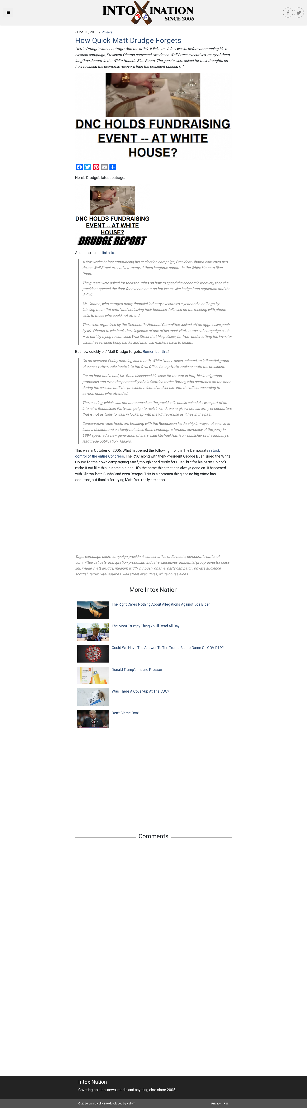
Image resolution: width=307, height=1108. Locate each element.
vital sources (110, 574)
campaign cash (97, 557)
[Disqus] (153, 898)
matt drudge (103, 568)
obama (159, 568)
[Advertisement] (153, 518)
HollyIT (131, 1103)
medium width (126, 568)
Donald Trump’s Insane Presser (137, 670)
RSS (226, 1103)
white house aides (173, 574)
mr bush (145, 568)
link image (83, 568)
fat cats (100, 562)
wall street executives (139, 574)
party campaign (179, 568)
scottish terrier (87, 574)
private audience (207, 568)
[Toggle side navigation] (8, 12)
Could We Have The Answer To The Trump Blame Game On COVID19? (168, 648)
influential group (192, 562)
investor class (218, 562)
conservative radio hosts (165, 557)
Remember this (155, 352)
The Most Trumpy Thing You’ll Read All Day (145, 626)
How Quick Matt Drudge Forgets (128, 40)
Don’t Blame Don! (125, 713)
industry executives (162, 562)
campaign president (127, 557)
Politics (106, 32)
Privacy (216, 1103)
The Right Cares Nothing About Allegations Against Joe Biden (161, 604)
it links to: (107, 253)
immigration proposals (126, 562)
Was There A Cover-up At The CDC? (140, 691)
